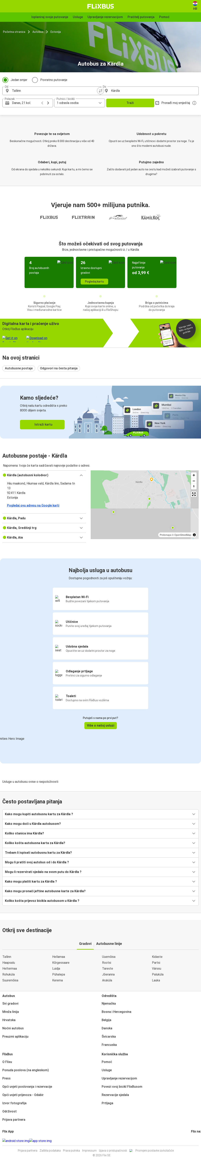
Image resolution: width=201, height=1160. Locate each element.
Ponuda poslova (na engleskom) (25, 1070)
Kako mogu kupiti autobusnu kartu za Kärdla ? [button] (39, 814)
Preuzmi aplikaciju (15, 1036)
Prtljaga (107, 1103)
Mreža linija (10, 1012)
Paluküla (158, 974)
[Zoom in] (194, 475)
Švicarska (109, 1036)
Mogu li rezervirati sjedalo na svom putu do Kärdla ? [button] (43, 872)
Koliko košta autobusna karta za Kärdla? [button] (35, 843)
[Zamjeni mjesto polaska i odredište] (100, 90)
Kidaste (157, 957)
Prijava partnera (13, 1119)
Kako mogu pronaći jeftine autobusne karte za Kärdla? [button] (45, 891)
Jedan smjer (19, 80)
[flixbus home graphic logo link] (100, 6)
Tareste (107, 968)
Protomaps (165, 534)
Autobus (37, 31)
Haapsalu (8, 963)
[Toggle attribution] (194, 534)
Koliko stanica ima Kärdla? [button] (24, 833)
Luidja (56, 968)
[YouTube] (194, 1141)
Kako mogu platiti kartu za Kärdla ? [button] (31, 881)
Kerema (57, 980)
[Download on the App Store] (40, 1141)
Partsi (156, 963)
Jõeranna (108, 974)
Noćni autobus (13, 1028)
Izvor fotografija (14, 1103)
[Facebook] (191, 1141)
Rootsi (106, 963)
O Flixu (7, 1062)
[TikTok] (197, 1141)
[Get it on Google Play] (15, 1141)
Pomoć (107, 1062)
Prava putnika (71, 1150)
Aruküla (107, 980)
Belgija (106, 1020)
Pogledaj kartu (94, 281)
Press (6, 1078)
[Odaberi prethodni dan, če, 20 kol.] (42, 103)
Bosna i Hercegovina (116, 1012)
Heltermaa (9, 968)
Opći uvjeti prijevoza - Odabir (23, 1095)
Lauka (156, 980)
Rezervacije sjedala (115, 1095)
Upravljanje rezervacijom (119, 1078)
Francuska (109, 1045)
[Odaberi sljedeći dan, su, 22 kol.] (48, 103)
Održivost (9, 1111)
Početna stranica (14, 31)
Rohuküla (8, 974)
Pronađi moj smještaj (175, 103)
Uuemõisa (108, 957)
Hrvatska (9, 1020)
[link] (100, 412)
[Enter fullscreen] (194, 494)
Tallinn (6, 957)
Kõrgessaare (60, 963)
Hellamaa (58, 957)
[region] (145, 504)
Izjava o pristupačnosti (113, 1150)
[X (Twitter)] (196, 1141)
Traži (130, 103)
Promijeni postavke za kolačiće (154, 1150)
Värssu (156, 968)
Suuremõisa (10, 980)
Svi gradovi (10, 1003)
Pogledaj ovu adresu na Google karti (33, 505)
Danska (107, 1028)
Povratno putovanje (53, 80)
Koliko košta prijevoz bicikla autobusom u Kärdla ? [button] (42, 901)
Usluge (107, 1070)
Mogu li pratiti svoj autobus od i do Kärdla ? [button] (37, 862)
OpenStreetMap (182, 534)
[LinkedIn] (195, 1141)
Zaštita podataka (50, 1150)
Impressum (89, 1150)
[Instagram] (192, 1141)
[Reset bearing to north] (194, 486)
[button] (44, 475)
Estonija (55, 31)
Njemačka (109, 1003)
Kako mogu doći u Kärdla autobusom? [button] (33, 824)
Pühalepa (58, 974)
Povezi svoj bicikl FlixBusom (122, 1086)
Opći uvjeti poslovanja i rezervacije (27, 1086)
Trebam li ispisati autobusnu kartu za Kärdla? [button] (38, 852)
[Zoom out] (194, 481)
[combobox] (55, 90)
